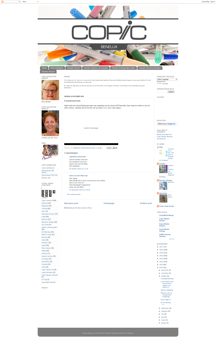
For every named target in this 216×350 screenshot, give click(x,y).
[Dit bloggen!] (110, 148)
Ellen (161, 147)
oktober (164, 276)
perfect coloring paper (49, 227)
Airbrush (45, 219)
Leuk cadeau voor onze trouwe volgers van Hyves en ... (167, 284)
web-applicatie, (78, 80)
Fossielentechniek (167, 279)
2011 (161, 264)
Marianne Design (48, 222)
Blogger (130, 333)
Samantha (45, 261)
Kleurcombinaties (57, 68)
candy (44, 267)
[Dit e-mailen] (108, 148)
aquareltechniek (47, 282)
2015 (161, 253)
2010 (161, 267)
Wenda (44, 203)
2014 (161, 256)
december (165, 270)
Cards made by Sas (166, 206)
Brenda (44, 237)
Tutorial (44, 208)
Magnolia (45, 206)
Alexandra (163, 193)
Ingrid (44, 245)
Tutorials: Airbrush (48, 71)
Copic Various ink (48, 270)
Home (44, 68)
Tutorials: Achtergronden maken (123, 68)
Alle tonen (171, 239)
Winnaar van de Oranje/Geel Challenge (166, 294)
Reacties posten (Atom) (83, 208)
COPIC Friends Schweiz (165, 235)
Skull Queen (170, 196)
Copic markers (47, 200)
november (165, 273)
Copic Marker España (164, 225)
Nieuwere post (71, 203)
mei (162, 314)
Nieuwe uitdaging (167, 290)
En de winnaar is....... (166, 303)
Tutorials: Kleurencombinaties (150, 68)
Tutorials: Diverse (73, 68)
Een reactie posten (73, 194)
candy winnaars (47, 272)
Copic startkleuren (48, 168)
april (163, 317)
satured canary (47, 256)
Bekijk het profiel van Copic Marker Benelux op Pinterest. (165, 137)
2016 (161, 250)
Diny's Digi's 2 (166, 299)
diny (43, 211)
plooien (44, 253)
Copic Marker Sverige (164, 230)
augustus (164, 311)
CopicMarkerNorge (166, 215)
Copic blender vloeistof (50, 275)
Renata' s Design (165, 180)
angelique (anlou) (76, 156)
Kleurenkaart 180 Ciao (50, 175)
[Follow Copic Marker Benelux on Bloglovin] (166, 125)
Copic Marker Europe (164, 219)
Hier (65, 80)
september (165, 308)
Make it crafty (46, 234)
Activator (45, 243)
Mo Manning (46, 232)
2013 (161, 258)
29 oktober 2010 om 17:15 (78, 169)
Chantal (44, 264)
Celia (43, 240)
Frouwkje (45, 259)
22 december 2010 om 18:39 (79, 190)
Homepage (109, 203)
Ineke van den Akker (77, 176)
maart (163, 320)
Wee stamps (46, 248)
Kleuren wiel (46, 178)
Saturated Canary (48, 214)
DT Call (44, 279)
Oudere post (146, 203)
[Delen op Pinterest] (116, 148)
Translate (164, 84)
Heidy (44, 251)
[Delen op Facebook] (114, 148)
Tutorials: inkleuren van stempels (96, 68)
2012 (161, 262)
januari (163, 323)
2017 (161, 247)
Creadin (162, 164)
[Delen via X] (112, 148)
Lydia (43, 216)
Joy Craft (45, 224)
